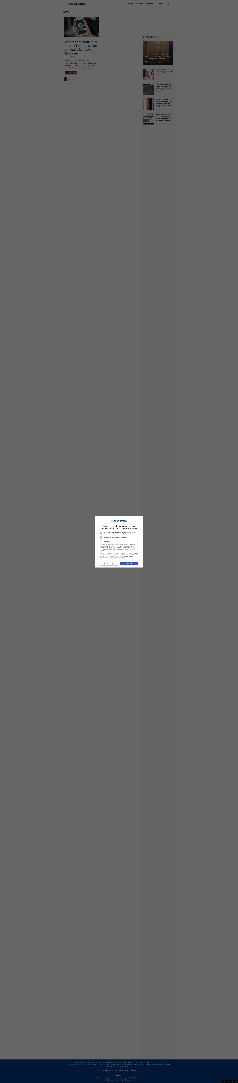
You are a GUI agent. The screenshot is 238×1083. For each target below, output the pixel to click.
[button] (119, 541)
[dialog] (119, 542)
